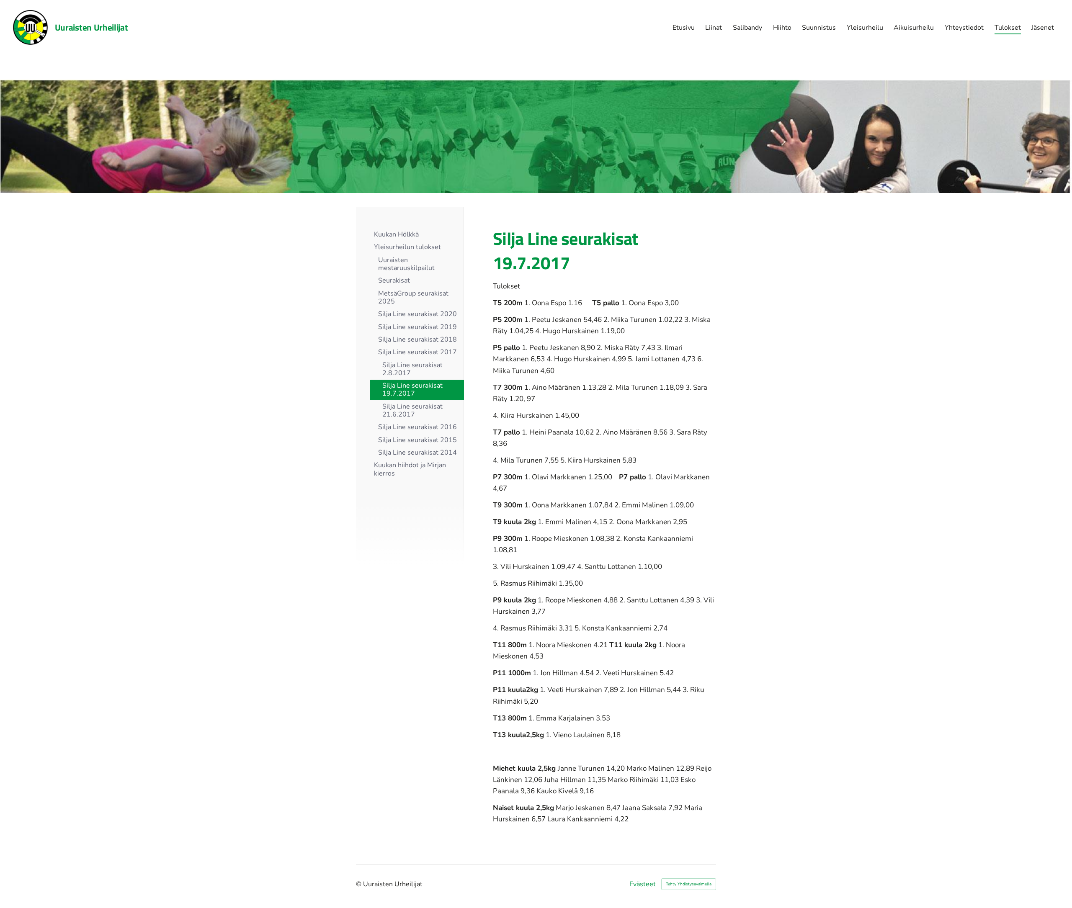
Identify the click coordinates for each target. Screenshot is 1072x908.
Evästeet (642, 884)
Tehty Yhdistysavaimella (688, 884)
